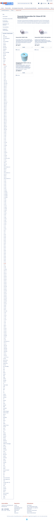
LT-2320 (5, 316)
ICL (3, 391)
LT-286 (5, 322)
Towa (4, 480)
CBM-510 (5, 106)
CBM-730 (5, 119)
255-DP (5, 74)
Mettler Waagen (6, 411)
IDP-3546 (5, 296)
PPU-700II (5, 355)
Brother (4, 58)
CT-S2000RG (5, 197)
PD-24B (5, 339)
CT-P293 (5, 187)
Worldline (5, 494)
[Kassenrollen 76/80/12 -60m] (24, 32)
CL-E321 (5, 138)
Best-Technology (6, 52)
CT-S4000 (5, 207)
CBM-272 (5, 97)
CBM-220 (5, 86)
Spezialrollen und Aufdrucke (6, 24)
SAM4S (4, 456)
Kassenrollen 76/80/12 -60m (21, 37)
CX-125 (5, 227)
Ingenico (4, 395)
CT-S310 (5, 204)
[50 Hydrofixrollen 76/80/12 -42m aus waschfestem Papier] (24, 57)
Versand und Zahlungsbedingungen (18, 507)
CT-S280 (5, 200)
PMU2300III (5, 351)
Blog (3, 14)
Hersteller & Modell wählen (8, 33)
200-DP (5, 67)
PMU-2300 (5, 345)
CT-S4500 (5, 210)
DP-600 (5, 241)
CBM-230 (5, 87)
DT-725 (5, 263)
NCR (4, 422)
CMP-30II (5, 174)
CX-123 (5, 226)
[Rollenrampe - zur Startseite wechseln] (7, 4)
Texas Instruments (6, 477)
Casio (4, 61)
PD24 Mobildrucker (6, 341)
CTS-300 (5, 223)
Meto (4, 409)
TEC (4, 476)
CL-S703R (5, 161)
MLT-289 (5, 329)
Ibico (4, 388)
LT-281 (5, 321)
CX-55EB (5, 228)
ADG (4, 35)
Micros (4, 414)
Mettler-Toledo (5, 412)
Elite (4, 369)
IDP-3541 (5, 292)
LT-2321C (5, 319)
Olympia (4, 435)
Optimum (5, 440)
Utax (4, 485)
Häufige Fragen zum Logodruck (32, 507)
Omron (4, 437)
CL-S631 (5, 149)
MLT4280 (5, 334)
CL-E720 (5, 141)
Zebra (4, 497)
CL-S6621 (5, 151)
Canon (4, 60)
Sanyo (4, 459)
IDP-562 (5, 308)
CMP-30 (5, 171)
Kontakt (15, 505)
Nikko (4, 423)
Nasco (4, 420)
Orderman (5, 442)
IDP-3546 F (5, 298)
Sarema (4, 460)
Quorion (4, 453)
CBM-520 (5, 107)
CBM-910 (5, 125)
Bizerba (4, 55)
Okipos (4, 432)
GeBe (4, 377)
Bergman (4, 49)
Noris (4, 428)
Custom (4, 358)
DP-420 (5, 236)
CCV (4, 63)
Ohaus (4, 429)
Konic (4, 403)
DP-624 (5, 253)
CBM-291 (5, 99)
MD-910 (5, 325)
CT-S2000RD (5, 195)
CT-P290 (5, 182)
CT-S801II (5, 218)
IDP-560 (5, 306)
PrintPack (5, 449)
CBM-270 (5, 96)
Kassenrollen (29, 509)
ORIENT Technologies (7, 443)
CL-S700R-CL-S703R (7, 158)
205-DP (5, 69)
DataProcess (5, 363)
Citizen (4, 64)
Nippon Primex (6, 425)
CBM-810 (5, 123)
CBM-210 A (5, 84)
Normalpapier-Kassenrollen (7, 18)
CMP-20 (5, 165)
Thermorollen (5, 16)
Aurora (4, 43)
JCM (4, 401)
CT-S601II (5, 213)
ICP (3, 392)
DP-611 (5, 244)
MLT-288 (5, 328)
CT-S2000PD (5, 192)
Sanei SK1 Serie (6, 357)
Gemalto (4, 380)
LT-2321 (5, 318)
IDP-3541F (5, 293)
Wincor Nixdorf (6, 493)
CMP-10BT (5, 164)
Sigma (4, 471)
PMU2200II (5, 348)
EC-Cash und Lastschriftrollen (5, 21)
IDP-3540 (5, 289)
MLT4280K (5, 335)
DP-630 (5, 256)
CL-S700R (5, 156)
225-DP (5, 70)
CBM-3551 (5, 105)
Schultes (4, 462)
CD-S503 (5, 133)
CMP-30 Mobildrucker (7, 172)
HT (3, 383)
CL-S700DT (5, 155)
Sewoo (4, 466)
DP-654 (5, 259)
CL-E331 (5, 139)
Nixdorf (4, 426)
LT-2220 (5, 312)
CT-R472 (5, 188)
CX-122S (5, 224)
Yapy (4, 496)
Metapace (5, 408)
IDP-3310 (5, 277)
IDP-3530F (5, 286)
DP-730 (5, 262)
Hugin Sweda (5, 384)
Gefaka (4, 378)
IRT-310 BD (5, 311)
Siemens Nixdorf (6, 470)
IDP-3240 (5, 276)
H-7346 (5, 266)
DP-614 (5, 247)
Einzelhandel (29, 505)
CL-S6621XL (5, 152)
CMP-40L (5, 177)
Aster (4, 39)
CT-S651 (5, 214)
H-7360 (5, 267)
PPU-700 (5, 354)
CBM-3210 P (5, 102)
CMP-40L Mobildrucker (7, 178)
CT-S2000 (5, 190)
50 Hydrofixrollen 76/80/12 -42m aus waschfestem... (23, 63)
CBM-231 (5, 89)
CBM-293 (5, 100)
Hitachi (4, 381)
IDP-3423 (5, 282)
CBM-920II (5, 129)
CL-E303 (5, 136)
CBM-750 (5, 122)
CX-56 (4, 230)
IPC (3, 398)
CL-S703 (5, 159)
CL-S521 (5, 146)
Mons (4, 415)
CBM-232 (5, 90)
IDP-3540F (5, 290)
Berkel (4, 50)
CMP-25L (5, 169)
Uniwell (4, 483)
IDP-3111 (5, 272)
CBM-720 (5, 116)
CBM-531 (5, 110)
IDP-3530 (5, 285)
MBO (4, 406)
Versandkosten (25, 516)
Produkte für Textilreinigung (5, 30)
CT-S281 (5, 201)
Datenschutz (16, 510)
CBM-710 (5, 113)
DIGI (4, 367)
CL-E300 (5, 135)
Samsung (4, 457)
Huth (4, 386)
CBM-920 (5, 128)
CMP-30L (5, 175)
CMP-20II (5, 168)
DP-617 (5, 249)
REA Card (4, 454)
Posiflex (4, 448)
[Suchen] (31, 3)
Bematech (5, 47)
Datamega (5, 361)
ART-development (6, 38)
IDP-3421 (5, 280)
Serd (4, 465)
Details (23, 47)
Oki (3, 431)
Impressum (16, 512)
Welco (4, 491)
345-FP (5, 77)
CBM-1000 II (5, 83)
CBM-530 (5, 109)
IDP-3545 (5, 295)
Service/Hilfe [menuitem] (50, 0)
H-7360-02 (5, 269)
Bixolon (4, 53)
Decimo (4, 364)
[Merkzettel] (39, 3)
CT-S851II (5, 221)
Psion (4, 451)
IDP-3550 (5, 299)
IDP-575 (5, 309)
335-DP (5, 76)
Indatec (4, 394)
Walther (4, 490)
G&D (4, 375)
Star (4, 474)
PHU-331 (5, 344)
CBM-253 (5, 93)
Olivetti (4, 434)
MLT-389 (5, 332)
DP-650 (5, 257)
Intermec (4, 397)
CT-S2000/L (5, 191)
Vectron (4, 487)
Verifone (4, 488)
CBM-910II (5, 126)
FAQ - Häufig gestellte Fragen (32, 506)
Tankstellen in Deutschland (32, 510)
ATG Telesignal (5, 41)
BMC (4, 56)
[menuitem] (24, 3)
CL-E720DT (5, 142)
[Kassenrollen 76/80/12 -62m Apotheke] (43, 32)
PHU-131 (5, 342)
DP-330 (5, 234)
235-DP (5, 71)
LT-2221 (5, 313)
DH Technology (5, 366)
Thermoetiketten (6, 27)
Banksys (4, 46)
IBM (4, 389)
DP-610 (5, 243)
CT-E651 (5, 181)
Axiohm (4, 44)
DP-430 (5, 237)
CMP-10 (5, 162)
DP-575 (5, 240)
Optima (4, 439)
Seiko (4, 463)
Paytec (4, 445)
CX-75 (4, 233)
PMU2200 (5, 347)
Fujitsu (4, 374)
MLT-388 (5, 331)
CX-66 (4, 231)
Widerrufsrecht (17, 509)
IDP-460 (5, 305)
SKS (4, 473)
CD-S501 (5, 132)
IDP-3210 (5, 273)
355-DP (5, 79)
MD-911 (5, 326)
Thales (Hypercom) (6, 479)
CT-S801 (5, 217)
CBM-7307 (5, 120)
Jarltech (4, 400)
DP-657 (5, 260)
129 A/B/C (5, 66)
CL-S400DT (5, 145)
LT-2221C (5, 315)
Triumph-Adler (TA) (6, 482)
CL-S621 (5, 148)
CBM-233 (5, 92)
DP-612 (5, 246)
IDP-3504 (5, 283)
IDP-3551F (5, 303)
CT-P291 (5, 184)
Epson (4, 372)
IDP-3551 (5, 302)
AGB (15, 511)
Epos (4, 371)
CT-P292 (5, 185)
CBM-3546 (5, 103)
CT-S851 (5, 220)
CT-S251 (5, 198)
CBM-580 (5, 112)
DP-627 (5, 254)
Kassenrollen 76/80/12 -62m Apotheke (43, 37)
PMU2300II (5, 349)
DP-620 (5, 250)
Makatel (4, 405)
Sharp (4, 468)
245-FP (5, 73)
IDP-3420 (5, 279)
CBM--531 (5, 80)
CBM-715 (5, 115)
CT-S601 (5, 211)
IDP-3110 (5, 270)
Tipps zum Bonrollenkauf (31, 512)
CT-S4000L (5, 208)
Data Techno (5, 360)
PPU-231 (5, 352)
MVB (4, 418)
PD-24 (5, 338)
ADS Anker (5, 36)
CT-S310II (5, 205)
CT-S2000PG (5, 194)
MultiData (5, 417)
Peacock (4, 446)
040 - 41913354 (5, 509)
